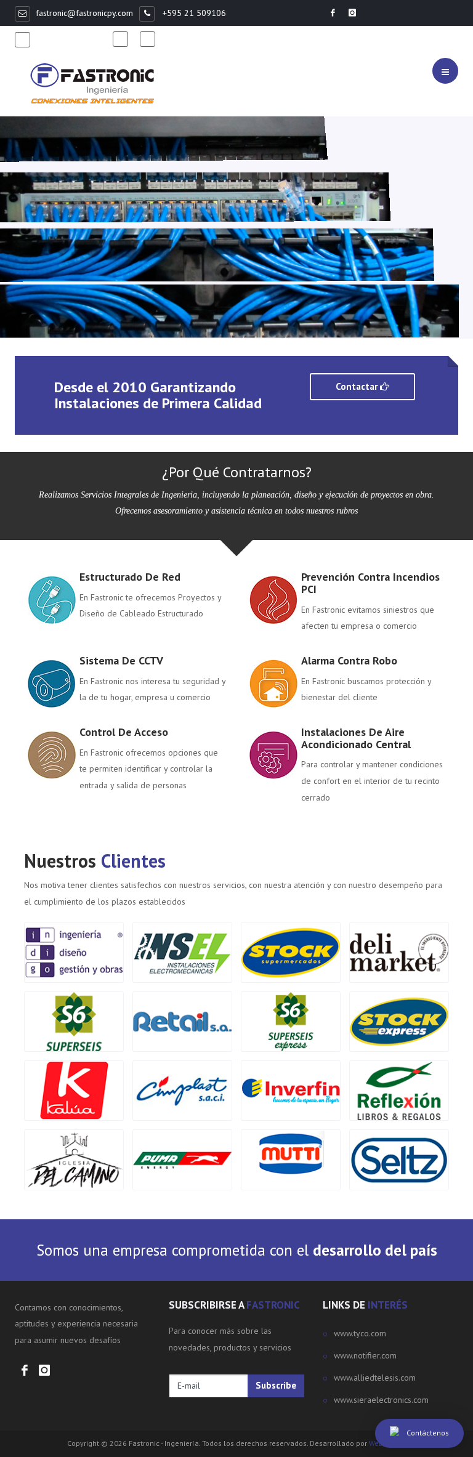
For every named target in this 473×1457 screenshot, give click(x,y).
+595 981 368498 (71, 38)
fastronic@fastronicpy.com (84, 12)
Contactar (358, 386)
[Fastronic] (92, 84)
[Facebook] (123, 38)
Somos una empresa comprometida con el (236, 1250)
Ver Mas (43, 288)
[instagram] (150, 38)
